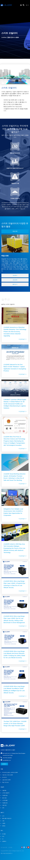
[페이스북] (22, 847)
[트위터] (24, 847)
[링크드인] (26, 847)
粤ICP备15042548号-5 (6, 853)
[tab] (15, 231)
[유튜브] (28, 847)
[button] (23, 5)
